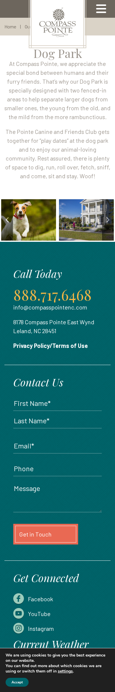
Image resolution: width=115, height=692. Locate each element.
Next (108, 220)
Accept (17, 682)
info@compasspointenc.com (50, 307)
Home (10, 26)
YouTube (39, 613)
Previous (7, 220)
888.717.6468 (52, 294)
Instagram (41, 628)
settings (65, 671)
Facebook (40, 598)
